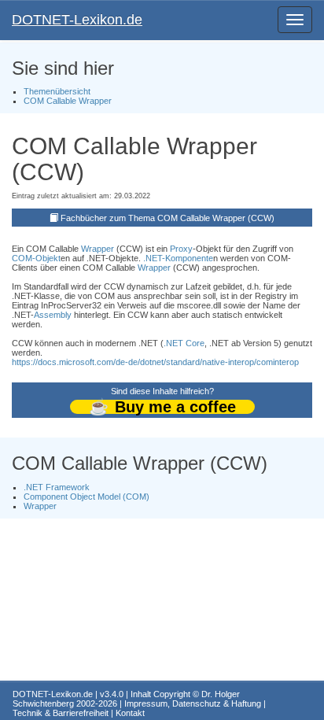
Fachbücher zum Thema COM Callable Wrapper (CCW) (167, 218)
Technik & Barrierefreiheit (61, 713)
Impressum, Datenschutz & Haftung (192, 703)
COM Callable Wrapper (68, 100)
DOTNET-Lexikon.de (77, 20)
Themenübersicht (57, 91)
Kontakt (130, 713)
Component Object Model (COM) (86, 496)
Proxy (181, 248)
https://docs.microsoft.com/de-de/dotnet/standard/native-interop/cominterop (155, 362)
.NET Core (184, 343)
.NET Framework (57, 487)
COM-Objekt (36, 258)
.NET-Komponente (178, 258)
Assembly (53, 314)
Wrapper (97, 248)
